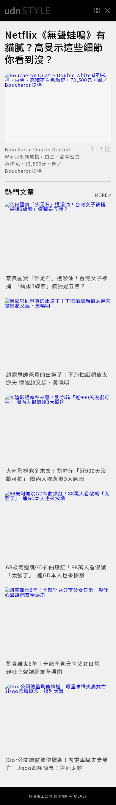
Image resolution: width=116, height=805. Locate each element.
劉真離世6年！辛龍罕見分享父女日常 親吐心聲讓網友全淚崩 (55, 667)
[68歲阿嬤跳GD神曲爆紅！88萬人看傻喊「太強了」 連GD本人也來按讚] (58, 526)
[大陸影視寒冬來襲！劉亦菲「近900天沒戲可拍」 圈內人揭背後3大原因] (58, 430)
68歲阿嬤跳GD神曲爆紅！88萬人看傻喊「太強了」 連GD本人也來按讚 (56, 571)
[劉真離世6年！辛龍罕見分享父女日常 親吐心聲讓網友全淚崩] (58, 622)
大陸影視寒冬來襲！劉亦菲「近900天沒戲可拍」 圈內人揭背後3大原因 (56, 474)
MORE (101, 195)
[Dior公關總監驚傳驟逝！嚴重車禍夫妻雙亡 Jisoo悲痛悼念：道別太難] (58, 719)
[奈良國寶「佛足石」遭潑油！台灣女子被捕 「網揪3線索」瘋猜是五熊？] (58, 237)
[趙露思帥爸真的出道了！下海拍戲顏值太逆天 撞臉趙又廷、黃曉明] (58, 333)
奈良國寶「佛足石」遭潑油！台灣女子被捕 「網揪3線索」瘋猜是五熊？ (57, 282)
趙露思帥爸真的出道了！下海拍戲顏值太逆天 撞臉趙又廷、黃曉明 (57, 378)
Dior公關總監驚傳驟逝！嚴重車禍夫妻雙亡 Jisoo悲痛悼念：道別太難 (57, 763)
